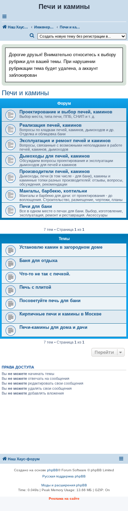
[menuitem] (32, 36)
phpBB (52, 470)
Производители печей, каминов (54, 171)
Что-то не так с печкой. (44, 273)
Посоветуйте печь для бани (50, 300)
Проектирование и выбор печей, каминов (65, 111)
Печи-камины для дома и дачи (53, 327)
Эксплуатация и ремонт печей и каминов (65, 140)
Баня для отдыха (38, 260)
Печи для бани (35, 206)
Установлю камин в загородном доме (60, 247)
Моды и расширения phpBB (64, 485)
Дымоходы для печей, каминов (54, 156)
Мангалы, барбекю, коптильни (53, 191)
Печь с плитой (35, 287)
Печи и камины (25, 93)
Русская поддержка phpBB (64, 476)
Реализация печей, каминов (50, 125)
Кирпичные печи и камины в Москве (60, 313)
